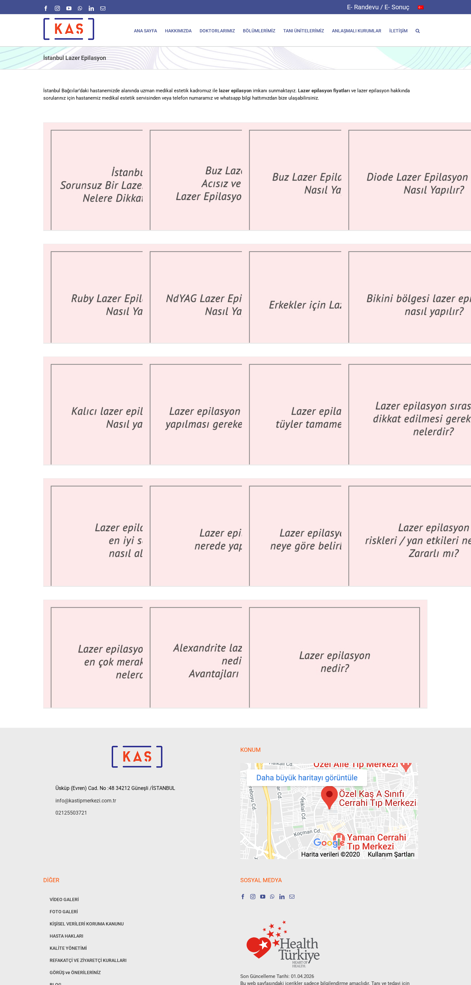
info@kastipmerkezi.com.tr (85, 801)
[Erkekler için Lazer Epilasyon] (334, 305)
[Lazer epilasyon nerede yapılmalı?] (235, 540)
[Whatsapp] (272, 896)
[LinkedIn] (282, 896)
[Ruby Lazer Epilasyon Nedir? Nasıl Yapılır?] (136, 305)
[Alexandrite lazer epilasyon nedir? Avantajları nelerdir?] (235, 661)
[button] (418, 30)
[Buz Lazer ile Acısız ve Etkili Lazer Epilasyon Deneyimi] (235, 184)
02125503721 (71, 813)
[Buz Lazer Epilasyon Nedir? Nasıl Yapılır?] (334, 184)
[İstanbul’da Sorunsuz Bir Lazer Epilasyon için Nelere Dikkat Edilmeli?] (136, 184)
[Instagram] (252, 896)
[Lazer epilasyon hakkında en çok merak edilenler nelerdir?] (136, 661)
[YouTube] (262, 896)
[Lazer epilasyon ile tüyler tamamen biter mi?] (334, 418)
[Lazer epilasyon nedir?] (334, 661)
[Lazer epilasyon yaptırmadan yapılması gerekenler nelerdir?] (235, 418)
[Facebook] (242, 896)
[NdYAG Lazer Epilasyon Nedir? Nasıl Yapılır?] (235, 305)
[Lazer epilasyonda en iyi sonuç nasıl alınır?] (136, 540)
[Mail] (291, 896)
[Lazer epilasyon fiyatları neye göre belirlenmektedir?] (334, 540)
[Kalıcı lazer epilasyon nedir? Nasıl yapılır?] (136, 418)
